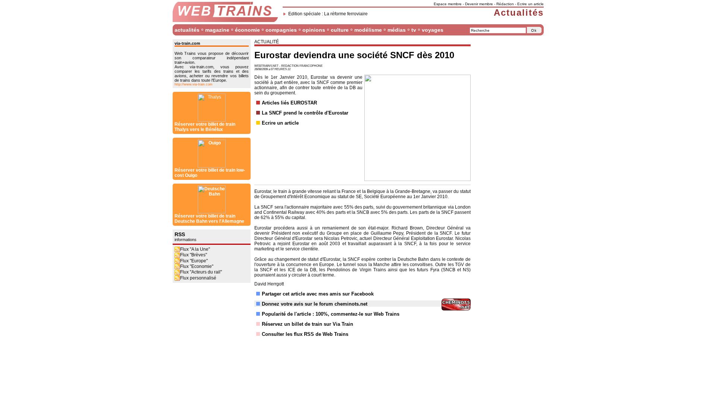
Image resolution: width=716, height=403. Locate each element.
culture (340, 30)
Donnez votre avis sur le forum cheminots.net (314, 304)
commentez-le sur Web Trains (365, 314)
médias (396, 30)
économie (247, 30)
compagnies (281, 30)
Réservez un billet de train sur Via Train (307, 324)
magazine (217, 30)
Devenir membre (479, 4)
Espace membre (448, 4)
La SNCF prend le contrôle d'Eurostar (305, 113)
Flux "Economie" (196, 266)
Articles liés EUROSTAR (289, 103)
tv (413, 30)
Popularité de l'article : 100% (295, 314)
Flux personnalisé (198, 278)
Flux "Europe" (194, 260)
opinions (313, 30)
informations (186, 239)
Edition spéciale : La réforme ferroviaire (328, 13)
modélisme (368, 30)
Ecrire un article (530, 4)
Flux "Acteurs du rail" (201, 272)
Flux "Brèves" (193, 254)
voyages (432, 30)
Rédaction (505, 4)
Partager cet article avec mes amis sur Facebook (318, 294)
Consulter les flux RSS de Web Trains (305, 334)
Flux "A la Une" (195, 249)
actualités (187, 30)
